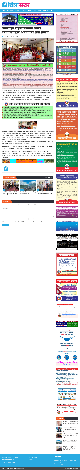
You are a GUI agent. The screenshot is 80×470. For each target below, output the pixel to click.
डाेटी (4, 190)
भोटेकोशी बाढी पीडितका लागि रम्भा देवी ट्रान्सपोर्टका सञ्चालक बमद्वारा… (70, 422)
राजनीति (24, 10)
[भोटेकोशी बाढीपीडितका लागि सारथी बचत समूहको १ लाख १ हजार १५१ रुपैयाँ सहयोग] (45, 185)
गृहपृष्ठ (4, 10)
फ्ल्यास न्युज (22, 190)
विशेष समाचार (10, 10)
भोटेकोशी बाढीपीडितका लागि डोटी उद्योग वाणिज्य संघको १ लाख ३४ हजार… (70, 435)
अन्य (57, 10)
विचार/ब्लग (52, 10)
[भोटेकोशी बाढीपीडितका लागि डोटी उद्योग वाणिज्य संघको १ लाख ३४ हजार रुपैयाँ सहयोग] (11, 185)
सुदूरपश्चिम (17, 10)
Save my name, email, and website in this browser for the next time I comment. (22, 222)
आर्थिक (29, 10)
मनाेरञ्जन (34, 10)
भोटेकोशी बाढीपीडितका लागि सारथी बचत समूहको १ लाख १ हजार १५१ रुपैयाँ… (69, 448)
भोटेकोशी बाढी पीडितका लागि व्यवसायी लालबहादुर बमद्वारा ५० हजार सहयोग (70, 429)
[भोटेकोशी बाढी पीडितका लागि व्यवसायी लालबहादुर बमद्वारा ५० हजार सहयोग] (59, 429)
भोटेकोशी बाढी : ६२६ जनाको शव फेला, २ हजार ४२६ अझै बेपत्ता (70, 441)
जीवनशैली (45, 10)
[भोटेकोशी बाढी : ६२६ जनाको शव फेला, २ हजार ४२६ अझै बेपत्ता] (28, 185)
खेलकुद (39, 10)
